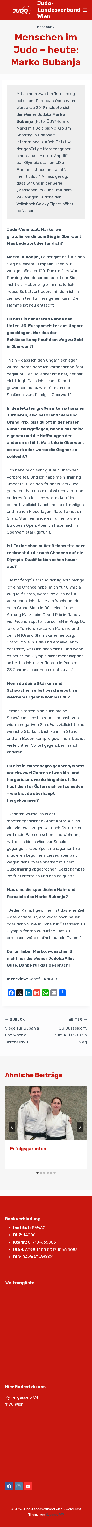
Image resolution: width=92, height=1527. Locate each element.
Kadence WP (55, 1515)
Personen (46, 27)
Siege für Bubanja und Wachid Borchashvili (22, 1031)
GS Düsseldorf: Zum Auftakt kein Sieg (70, 1031)
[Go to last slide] (12, 1127)
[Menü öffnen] (85, 10)
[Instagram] (19, 1486)
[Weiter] (80, 1127)
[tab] (37, 1173)
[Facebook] (9, 1486)
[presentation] (46, 1113)
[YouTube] (28, 1486)
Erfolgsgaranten (28, 1148)
